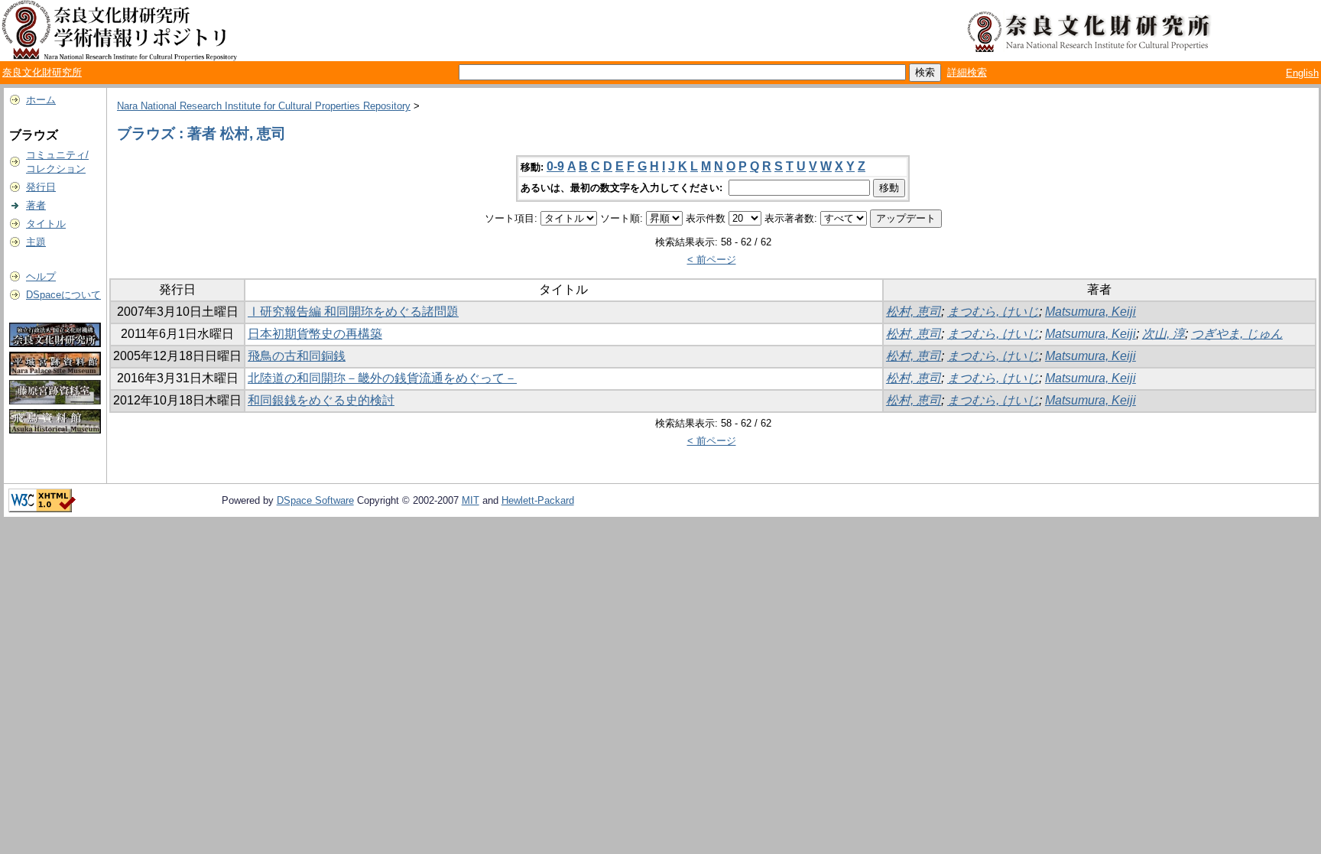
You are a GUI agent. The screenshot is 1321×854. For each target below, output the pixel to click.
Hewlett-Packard (537, 500)
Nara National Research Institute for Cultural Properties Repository (264, 106)
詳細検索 (967, 72)
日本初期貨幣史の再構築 (315, 333)
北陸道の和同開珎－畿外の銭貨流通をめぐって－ (382, 378)
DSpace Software (315, 500)
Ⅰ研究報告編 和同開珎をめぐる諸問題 (353, 311)
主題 (36, 242)
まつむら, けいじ (993, 311)
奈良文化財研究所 (42, 72)
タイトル (46, 223)
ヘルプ (41, 276)
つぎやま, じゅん (1237, 333)
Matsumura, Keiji (1090, 311)
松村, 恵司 (913, 311)
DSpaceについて (63, 294)
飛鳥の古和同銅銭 (297, 355)
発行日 (41, 187)
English (1302, 73)
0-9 (555, 166)
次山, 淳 (1163, 333)
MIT (470, 500)
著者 (36, 205)
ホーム (41, 100)
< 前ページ (711, 259)
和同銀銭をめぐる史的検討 (321, 400)
